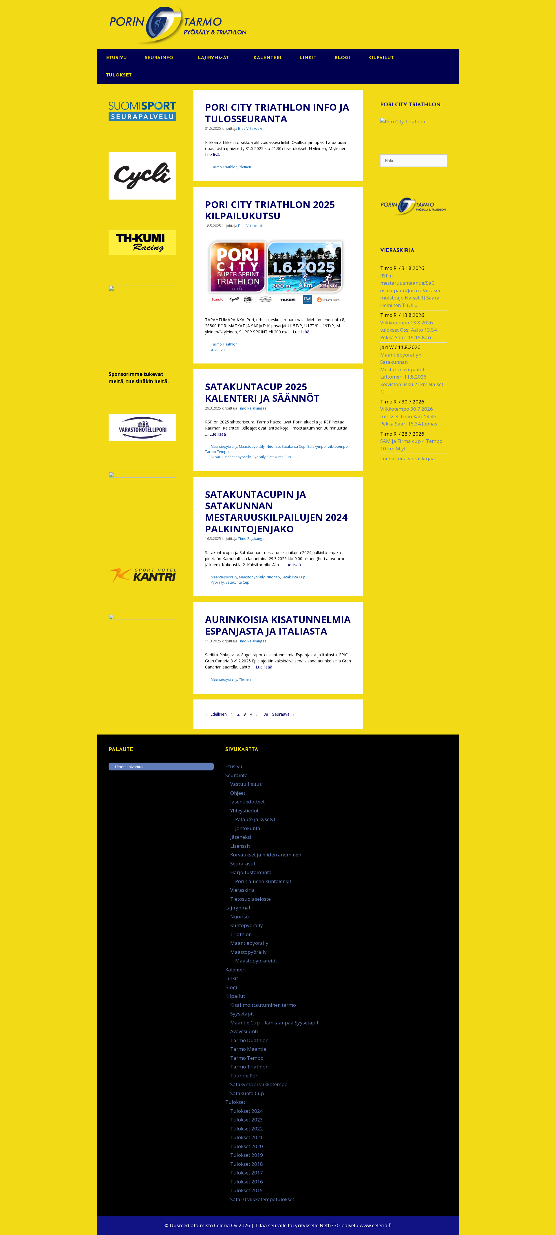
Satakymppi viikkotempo (327, 446)
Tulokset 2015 (246, 1190)
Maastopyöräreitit (256, 960)
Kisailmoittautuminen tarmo (263, 1005)
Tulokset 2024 (246, 1111)
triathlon (218, 349)
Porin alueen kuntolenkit (263, 881)
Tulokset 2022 (246, 1128)
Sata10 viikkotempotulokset (262, 1199)
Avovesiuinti (244, 1031)
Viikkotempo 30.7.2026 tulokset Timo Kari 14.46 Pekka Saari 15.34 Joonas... (410, 416)
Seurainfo (159, 58)
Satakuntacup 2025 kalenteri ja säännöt (262, 392)
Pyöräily (259, 456)
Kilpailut (381, 58)
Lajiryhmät (213, 58)
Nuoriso (273, 446)
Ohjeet (237, 793)
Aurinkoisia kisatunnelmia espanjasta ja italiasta (278, 625)
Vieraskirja (242, 890)
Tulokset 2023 (246, 1119)
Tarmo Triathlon (224, 167)
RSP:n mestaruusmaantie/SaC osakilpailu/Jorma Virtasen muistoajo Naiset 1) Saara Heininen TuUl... (411, 290)
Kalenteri (267, 58)
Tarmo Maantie (248, 1049)
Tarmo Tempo (217, 451)
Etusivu (116, 58)
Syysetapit (242, 1013)
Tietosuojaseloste (250, 899)
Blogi (342, 58)
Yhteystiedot (244, 810)
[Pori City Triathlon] (403, 121)
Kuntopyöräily (246, 925)
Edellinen (216, 714)
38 (266, 714)
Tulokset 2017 (246, 1172)
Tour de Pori (244, 1075)
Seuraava (283, 714)
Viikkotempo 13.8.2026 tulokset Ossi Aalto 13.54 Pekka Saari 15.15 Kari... (408, 330)
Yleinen (245, 167)
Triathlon (241, 934)
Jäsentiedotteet (247, 801)
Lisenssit (240, 846)
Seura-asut (242, 863)
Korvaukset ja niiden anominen (265, 854)
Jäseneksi (240, 837)
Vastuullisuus (246, 784)
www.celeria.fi (376, 1225)
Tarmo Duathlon (249, 1040)
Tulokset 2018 (246, 1164)
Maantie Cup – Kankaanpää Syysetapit (274, 1022)
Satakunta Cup (294, 446)
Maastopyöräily (252, 446)
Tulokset (119, 75)
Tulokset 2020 (246, 1146)
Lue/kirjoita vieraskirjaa (407, 458)
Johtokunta (247, 828)
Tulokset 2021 (246, 1137)
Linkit (308, 58)
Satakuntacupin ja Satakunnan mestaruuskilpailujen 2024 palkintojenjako (276, 511)
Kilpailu (217, 456)
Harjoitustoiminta (251, 872)
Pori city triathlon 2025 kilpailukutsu (270, 210)
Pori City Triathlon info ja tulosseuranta (277, 113)
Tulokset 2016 (246, 1181)
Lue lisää (213, 154)
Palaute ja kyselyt (255, 819)
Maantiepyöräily (224, 446)
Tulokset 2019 (246, 1155)
